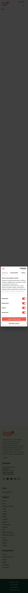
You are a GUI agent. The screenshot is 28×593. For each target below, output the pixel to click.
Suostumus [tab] (5, 272)
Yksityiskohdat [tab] (14, 272)
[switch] (24, 303)
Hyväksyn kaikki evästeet (14, 319)
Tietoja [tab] (23, 272)
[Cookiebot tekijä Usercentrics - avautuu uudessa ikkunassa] (20, 269)
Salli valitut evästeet (14, 323)
